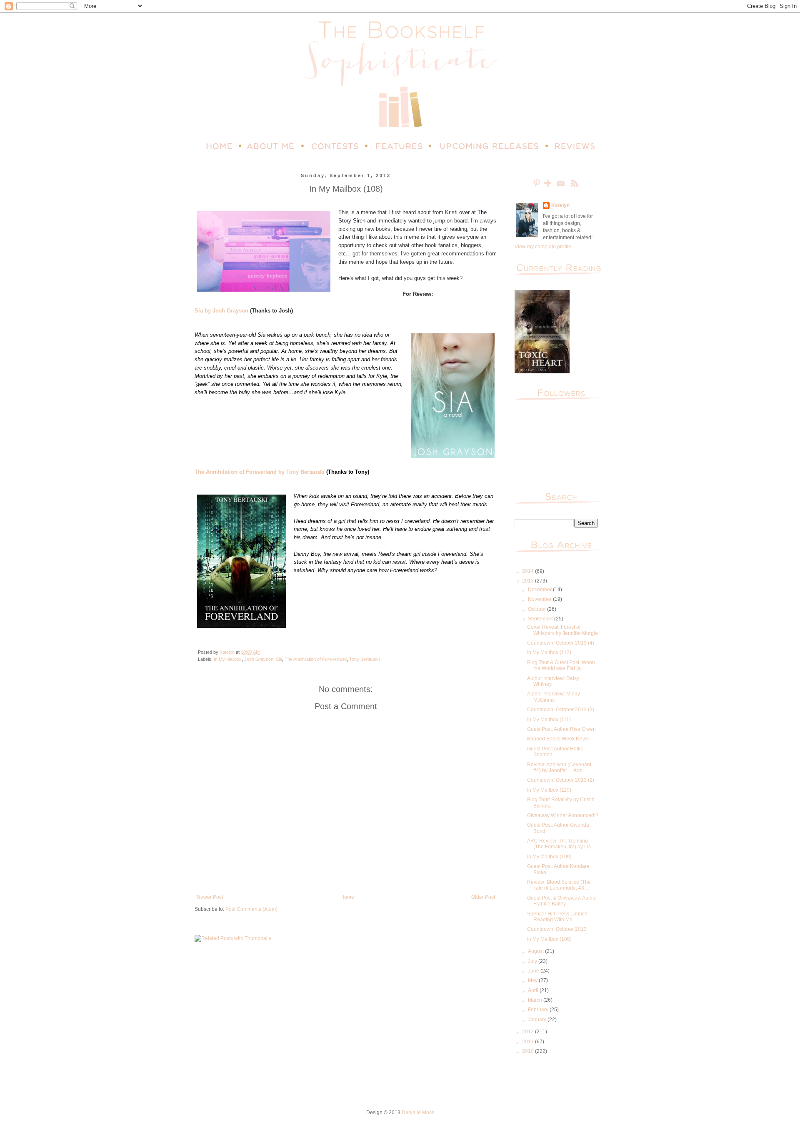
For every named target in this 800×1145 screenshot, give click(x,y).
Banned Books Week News (558, 739)
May (533, 980)
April (534, 990)
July (533, 961)
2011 (528, 1042)
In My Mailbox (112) (549, 652)
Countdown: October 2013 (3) (560, 709)
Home (347, 897)
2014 (528, 571)
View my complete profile (543, 247)
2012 (528, 1032)
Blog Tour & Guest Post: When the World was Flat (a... (561, 665)
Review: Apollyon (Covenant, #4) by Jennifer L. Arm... (559, 767)
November (540, 599)
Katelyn (560, 205)
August (536, 951)
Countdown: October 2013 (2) (560, 780)
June (534, 971)
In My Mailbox (228, 659)
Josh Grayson (258, 659)
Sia (279, 659)
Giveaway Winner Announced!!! (562, 815)
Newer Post (210, 897)
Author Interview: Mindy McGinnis (553, 696)
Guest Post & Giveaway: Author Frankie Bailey (562, 901)
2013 (528, 581)
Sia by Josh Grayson (221, 311)
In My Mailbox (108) (549, 939)
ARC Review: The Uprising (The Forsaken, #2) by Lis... (561, 844)
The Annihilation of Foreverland (316, 659)
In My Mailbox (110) (549, 790)
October (537, 609)
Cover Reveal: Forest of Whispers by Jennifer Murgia (562, 630)
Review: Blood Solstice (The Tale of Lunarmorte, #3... (559, 885)
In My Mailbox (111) (549, 719)
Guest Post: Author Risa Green (561, 729)
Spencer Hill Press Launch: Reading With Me (558, 916)
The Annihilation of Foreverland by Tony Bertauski (260, 472)
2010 (528, 1051)
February (539, 1009)
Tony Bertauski (364, 659)
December (540, 589)
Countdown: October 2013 (557, 929)
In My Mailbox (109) (549, 857)
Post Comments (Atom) (251, 909)
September (541, 619)
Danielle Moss (418, 1112)
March (535, 1000)
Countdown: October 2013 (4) (560, 643)
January (538, 1019)
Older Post (483, 897)
